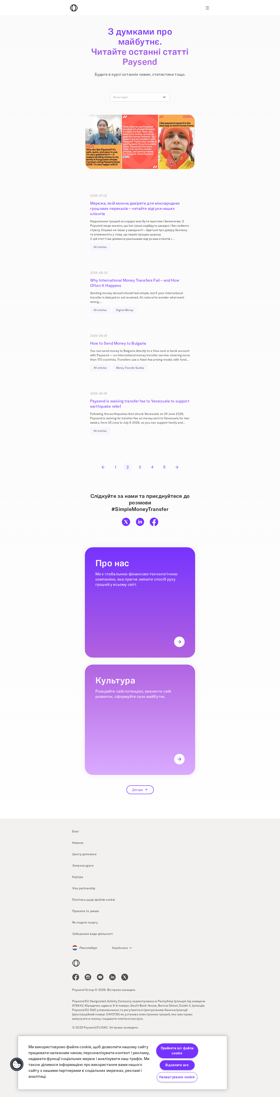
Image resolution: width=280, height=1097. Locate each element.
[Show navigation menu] (207, 8)
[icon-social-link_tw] (124, 977)
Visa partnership (83, 888)
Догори (137, 790)
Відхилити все (177, 1065)
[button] (17, 1064)
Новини (77, 843)
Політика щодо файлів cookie (93, 900)
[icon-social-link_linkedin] (112, 977)
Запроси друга (83, 865)
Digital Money (124, 310)
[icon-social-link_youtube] (100, 977)
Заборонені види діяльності (92, 934)
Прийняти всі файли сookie (177, 1050)
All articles (100, 247)
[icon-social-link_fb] (75, 977)
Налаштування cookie (177, 1077)
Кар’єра (77, 877)
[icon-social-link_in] (87, 977)
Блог (75, 831)
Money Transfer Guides (130, 367)
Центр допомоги (84, 854)
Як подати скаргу (85, 922)
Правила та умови (85, 911)
